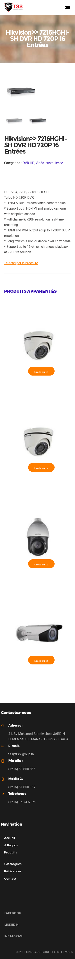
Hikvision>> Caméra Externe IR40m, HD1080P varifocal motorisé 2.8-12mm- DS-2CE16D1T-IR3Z (37, 675)
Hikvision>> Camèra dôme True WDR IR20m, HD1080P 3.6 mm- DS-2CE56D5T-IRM (37, 482)
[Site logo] (13, 7)
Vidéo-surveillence (49, 163)
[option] (14, 120)
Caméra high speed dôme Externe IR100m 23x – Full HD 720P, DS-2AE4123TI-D (37, 577)
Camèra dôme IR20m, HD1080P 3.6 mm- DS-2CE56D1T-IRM (37, 384)
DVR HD (28, 163)
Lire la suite (41, 372)
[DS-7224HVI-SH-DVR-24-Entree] (14, 120)
